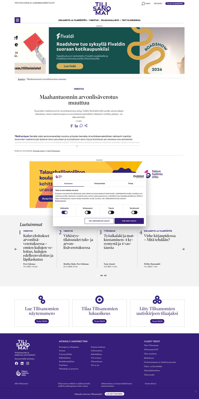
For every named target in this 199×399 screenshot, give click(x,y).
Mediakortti (149, 358)
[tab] (97, 275)
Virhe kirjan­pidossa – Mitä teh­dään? (160, 237)
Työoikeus (63, 365)
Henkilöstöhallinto (66, 362)
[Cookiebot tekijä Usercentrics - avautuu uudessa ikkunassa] (135, 176)
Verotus (94, 20)
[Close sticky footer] (195, 392)
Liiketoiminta (96, 351)
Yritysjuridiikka (131, 20)
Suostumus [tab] (68, 183)
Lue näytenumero (114, 394)
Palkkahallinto (110, 20)
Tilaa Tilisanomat (175, 3)
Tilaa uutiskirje (150, 354)
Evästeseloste (60, 201)
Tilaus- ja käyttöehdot (153, 366)
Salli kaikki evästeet (129, 221)
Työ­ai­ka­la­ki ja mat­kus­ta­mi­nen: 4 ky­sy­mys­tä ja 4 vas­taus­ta (119, 241)
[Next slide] (183, 249)
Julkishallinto (96, 354)
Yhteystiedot (149, 375)
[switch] (88, 212)
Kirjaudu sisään (38, 151)
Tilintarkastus (96, 362)
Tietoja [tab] (130, 183)
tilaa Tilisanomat (53, 151)
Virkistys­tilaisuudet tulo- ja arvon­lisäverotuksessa (78, 241)
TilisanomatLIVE (151, 350)
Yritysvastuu (96, 358)
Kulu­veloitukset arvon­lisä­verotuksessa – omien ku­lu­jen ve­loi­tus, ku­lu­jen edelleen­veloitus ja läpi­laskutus (38, 247)
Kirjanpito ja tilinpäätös (73, 20)
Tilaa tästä (41, 321)
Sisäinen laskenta (98, 347)
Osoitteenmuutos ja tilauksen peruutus (160, 362)
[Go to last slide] (16, 249)
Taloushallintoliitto (152, 371)
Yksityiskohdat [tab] (99, 183)
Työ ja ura (95, 365)
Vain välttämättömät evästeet (99, 221)
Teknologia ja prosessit (68, 369)
